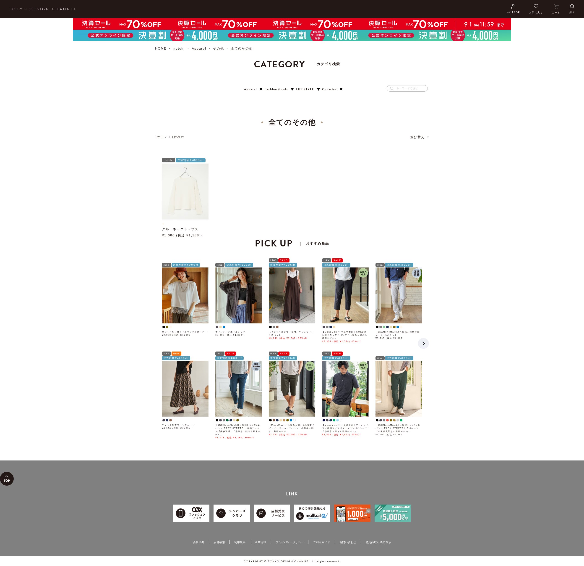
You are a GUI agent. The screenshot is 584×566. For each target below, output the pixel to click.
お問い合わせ (347, 542)
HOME (161, 48)
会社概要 (198, 542)
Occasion (329, 89)
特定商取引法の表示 (378, 542)
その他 (218, 48)
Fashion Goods (276, 89)
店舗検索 (219, 542)
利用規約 (239, 542)
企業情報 (260, 542)
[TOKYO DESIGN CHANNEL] (42, 9)
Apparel (199, 48)
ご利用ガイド (321, 542)
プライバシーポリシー (290, 542)
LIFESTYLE (305, 89)
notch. (179, 48)
